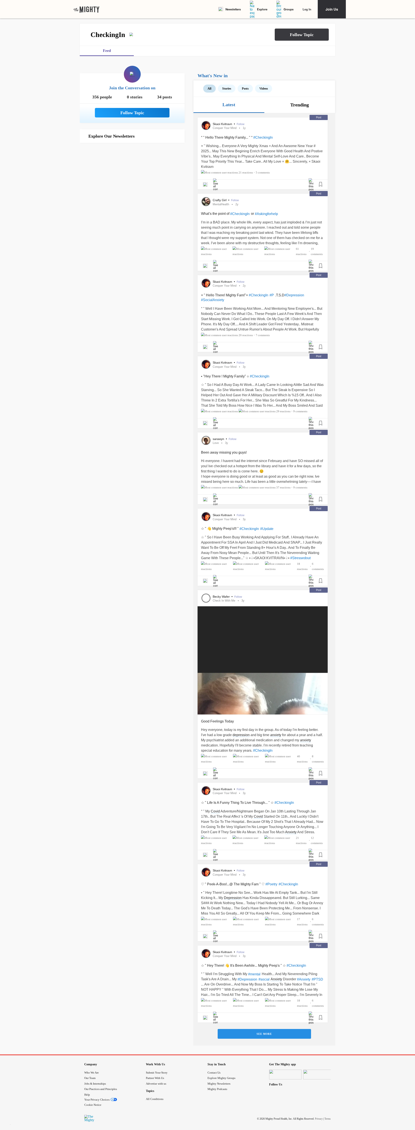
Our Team (90, 1078)
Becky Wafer (222, 596)
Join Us (332, 9)
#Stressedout (300, 558)
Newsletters (233, 9)
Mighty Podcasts (217, 1089)
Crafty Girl (220, 200)
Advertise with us (156, 1083)
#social (264, 979)
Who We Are (91, 1072)
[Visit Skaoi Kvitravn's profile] (206, 125)
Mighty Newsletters (219, 1083)
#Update (266, 529)
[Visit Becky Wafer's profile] (206, 598)
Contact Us (214, 1072)
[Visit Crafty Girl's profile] (206, 201)
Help (87, 1094)
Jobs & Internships (95, 1083)
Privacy (319, 1118)
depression (241, 735)
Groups (289, 9)
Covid (215, 811)
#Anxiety (303, 979)
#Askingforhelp (266, 214)
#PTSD (317, 979)
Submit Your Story (157, 1072)
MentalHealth (221, 204)
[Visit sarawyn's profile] (206, 440)
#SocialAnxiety (212, 300)
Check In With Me (224, 600)
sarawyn (219, 439)
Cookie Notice (92, 1104)
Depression (233, 898)
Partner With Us (155, 1078)
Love (216, 443)
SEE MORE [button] (264, 1033)
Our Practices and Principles (100, 1089)
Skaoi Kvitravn (223, 124)
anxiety (275, 735)
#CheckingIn (263, 137)
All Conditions (154, 1099)
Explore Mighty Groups (221, 1078)
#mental (254, 974)
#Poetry (271, 884)
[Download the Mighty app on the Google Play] (319, 1074)
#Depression (294, 295)
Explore (262, 9)
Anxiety (291, 832)
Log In (307, 9)
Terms (327, 1118)
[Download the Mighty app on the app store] (285, 1074)
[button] (302, 35)
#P (272, 295)
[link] (86, 9)
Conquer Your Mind (224, 128)
